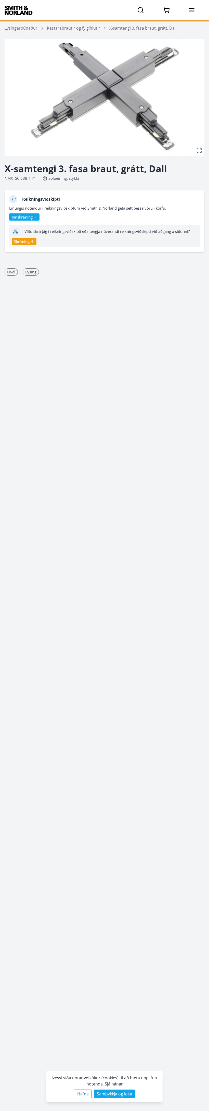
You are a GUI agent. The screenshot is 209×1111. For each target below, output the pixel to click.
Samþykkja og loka (114, 1094)
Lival (11, 271)
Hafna (83, 1094)
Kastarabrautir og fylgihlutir (73, 28)
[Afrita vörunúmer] (34, 178)
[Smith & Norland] (18, 10)
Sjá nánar (114, 1084)
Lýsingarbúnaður (21, 28)
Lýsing (30, 271)
